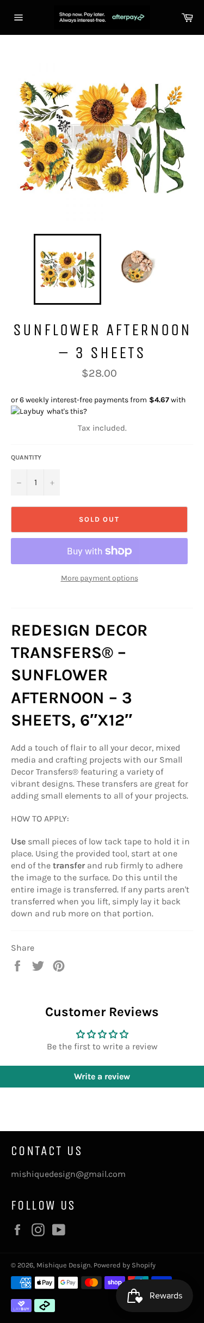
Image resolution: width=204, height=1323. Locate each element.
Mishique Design (63, 1265)
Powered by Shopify (125, 1265)
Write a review (102, 1076)
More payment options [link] (99, 578)
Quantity (26, 457)
